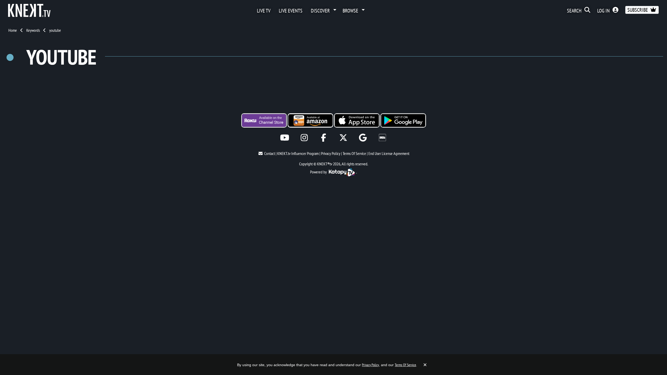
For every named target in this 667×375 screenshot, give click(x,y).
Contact (269, 153)
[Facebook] (324, 137)
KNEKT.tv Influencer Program (298, 153)
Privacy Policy (330, 153)
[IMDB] (382, 137)
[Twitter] (343, 137)
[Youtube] (285, 137)
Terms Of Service (354, 153)
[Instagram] (304, 137)
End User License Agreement (388, 153)
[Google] (363, 137)
